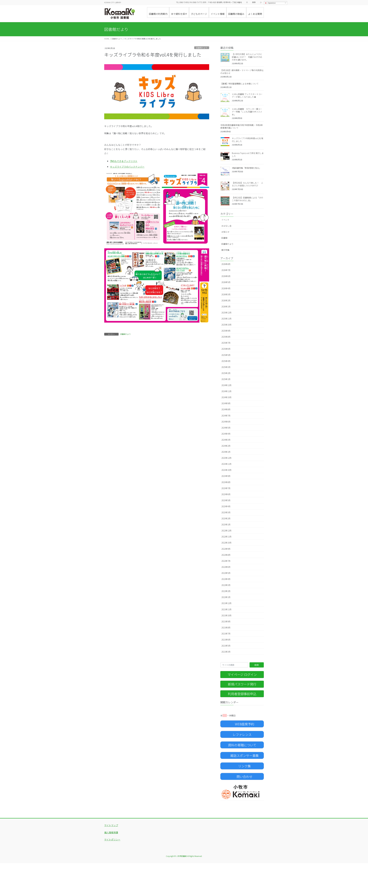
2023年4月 (225, 506)
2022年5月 (225, 573)
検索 (256, 665)
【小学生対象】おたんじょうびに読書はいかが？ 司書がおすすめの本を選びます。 (247, 57)
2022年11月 (226, 536)
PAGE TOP (358, 848)
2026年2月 (225, 300)
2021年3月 (225, 651)
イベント (225, 219)
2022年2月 (225, 591)
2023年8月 (225, 482)
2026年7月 (225, 270)
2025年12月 (226, 312)
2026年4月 (225, 288)
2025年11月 (226, 318)
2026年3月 (225, 294)
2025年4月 (225, 361)
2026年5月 (225, 282)
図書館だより (201, 47)
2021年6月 (225, 639)
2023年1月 (225, 524)
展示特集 (225, 249)
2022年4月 (225, 579)
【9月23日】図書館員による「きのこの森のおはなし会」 (247, 199)
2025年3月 (225, 367)
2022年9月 (225, 548)
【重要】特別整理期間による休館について (239, 83)
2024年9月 (225, 403)
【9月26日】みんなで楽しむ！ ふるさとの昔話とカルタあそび (247, 184)
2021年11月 (226, 609)
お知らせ (225, 231)
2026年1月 (225, 306)
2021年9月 (225, 621)
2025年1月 (225, 379)
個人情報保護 (111, 832)
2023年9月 (225, 476)
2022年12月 (226, 530)
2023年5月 (225, 500)
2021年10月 (226, 615)
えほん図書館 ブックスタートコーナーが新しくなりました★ (247, 95)
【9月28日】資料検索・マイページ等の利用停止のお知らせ (242, 72)
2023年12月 (226, 457)
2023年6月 (225, 494)
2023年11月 (226, 463)
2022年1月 (225, 597)
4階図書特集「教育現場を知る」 (246, 167)
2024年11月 (226, 391)
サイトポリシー (112, 839)
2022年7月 (225, 560)
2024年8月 (225, 409)
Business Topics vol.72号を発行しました (248, 154)
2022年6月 (225, 566)
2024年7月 (225, 415)
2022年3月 (225, 585)
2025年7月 (225, 342)
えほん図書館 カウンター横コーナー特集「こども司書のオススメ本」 (247, 111)
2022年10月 (226, 542)
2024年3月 (225, 439)
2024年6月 (225, 421)
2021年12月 (226, 603)
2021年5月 (225, 645)
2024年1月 (225, 451)
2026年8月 (225, 264)
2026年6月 (225, 276)
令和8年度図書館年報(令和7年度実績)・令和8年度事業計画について (241, 126)
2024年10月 (226, 397)
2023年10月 (226, 470)
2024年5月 (225, 427)
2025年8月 (225, 336)
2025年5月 (225, 355)
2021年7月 (225, 633)
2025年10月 (226, 324)
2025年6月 (225, 348)
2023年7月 (225, 488)
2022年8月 (225, 554)
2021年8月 (225, 627)
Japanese (271, 3)
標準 (254, 2)
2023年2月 (225, 518)
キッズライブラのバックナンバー (127, 166)
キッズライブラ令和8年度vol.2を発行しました (247, 140)
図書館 (224, 237)
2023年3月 (225, 512)
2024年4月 (225, 433)
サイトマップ (111, 825)
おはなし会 (226, 225)
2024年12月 (226, 385)
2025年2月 (225, 373)
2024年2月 (225, 445)
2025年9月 (225, 330)
